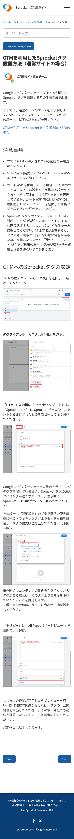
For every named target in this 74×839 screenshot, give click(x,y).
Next (65, 759)
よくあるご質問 (35, 22)
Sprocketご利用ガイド (13, 22)
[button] (66, 7)
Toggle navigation (18, 46)
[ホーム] (7, 7)
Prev (9, 759)
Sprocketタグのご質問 (56, 22)
